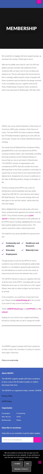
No (27, 464)
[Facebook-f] (31, 360)
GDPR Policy (7, 401)
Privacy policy (21, 469)
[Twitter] (35, 360)
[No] (39, 462)
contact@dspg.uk (22, 300)
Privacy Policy (7, 396)
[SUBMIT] (37, 439)
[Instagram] (39, 360)
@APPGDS (30, 309)
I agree (17, 464)
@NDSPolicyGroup (15, 309)
